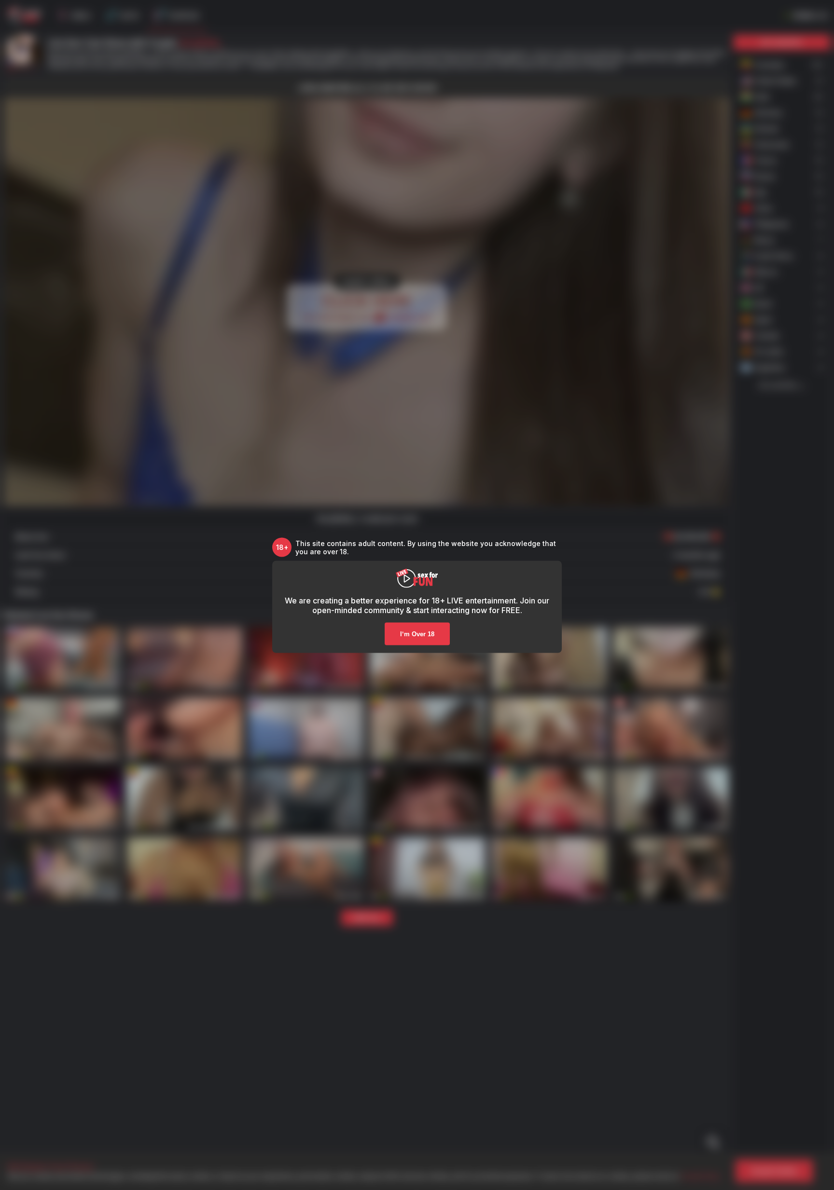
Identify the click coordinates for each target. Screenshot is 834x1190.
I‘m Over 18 (417, 633)
